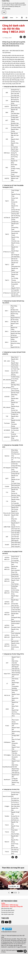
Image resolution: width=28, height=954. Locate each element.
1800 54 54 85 (5, 906)
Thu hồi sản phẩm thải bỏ (7, 910)
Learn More (7, 8)
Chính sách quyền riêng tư (12, 950)
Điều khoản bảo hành (6, 908)
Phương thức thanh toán (7, 912)
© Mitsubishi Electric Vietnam (8, 931)
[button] (17, 17)
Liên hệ (3, 950)
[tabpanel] (14, 880)
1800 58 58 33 (5, 905)
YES (4, 12)
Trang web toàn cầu (21, 17)
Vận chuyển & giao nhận (7, 914)
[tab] (12, 892)
